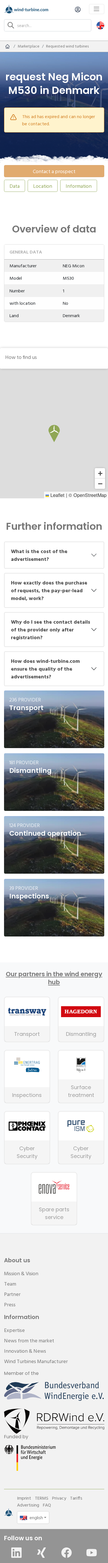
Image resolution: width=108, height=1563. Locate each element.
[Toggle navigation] (96, 9)
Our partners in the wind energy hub (54, 978)
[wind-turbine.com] (7, 46)
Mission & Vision (21, 1273)
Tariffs (76, 1498)
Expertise (14, 1330)
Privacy (59, 1498)
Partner (12, 1294)
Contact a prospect (54, 171)
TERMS (41, 1498)
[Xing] (41, 1552)
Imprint (24, 1498)
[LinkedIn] (16, 1552)
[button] (100, 25)
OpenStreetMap (90, 494)
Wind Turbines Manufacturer (36, 1361)
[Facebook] (66, 1552)
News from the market (29, 1340)
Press (10, 1304)
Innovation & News (25, 1351)
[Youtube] (91, 1552)
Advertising (28, 1505)
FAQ (47, 1505)
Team (10, 1283)
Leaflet (57, 494)
